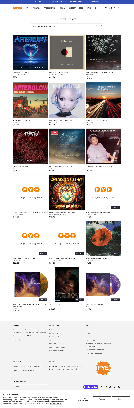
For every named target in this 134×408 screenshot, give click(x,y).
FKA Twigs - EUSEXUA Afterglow (61, 120)
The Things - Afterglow (21, 120)
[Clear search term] (97, 26)
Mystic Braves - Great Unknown (97, 258)
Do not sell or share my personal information (98, 345)
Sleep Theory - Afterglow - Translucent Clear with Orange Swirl (29, 305)
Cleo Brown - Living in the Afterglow (99, 166)
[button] (28, 8)
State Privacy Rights (57, 347)
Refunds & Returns (56, 350)
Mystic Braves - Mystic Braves (24, 258)
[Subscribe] (46, 387)
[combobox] (67, 26)
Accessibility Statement (95, 349)
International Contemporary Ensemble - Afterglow (100, 73)
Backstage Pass (55, 337)
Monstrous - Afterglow (21, 166)
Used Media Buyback (94, 353)
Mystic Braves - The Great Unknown (62, 258)
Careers (89, 333)
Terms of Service (92, 337)
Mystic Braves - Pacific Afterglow (98, 212)
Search (52, 340)
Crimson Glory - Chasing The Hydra (62, 212)
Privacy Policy (56, 404)
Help (51, 330)
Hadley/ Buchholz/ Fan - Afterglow (62, 166)
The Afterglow (54, 304)
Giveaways (52, 362)
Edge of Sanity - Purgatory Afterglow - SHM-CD (30, 212)
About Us (89, 330)
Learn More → (19, 340)
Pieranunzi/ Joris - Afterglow (96, 120)
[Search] (101, 26)
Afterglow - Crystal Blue (22, 72)
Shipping (52, 343)
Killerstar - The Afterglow (58, 72)
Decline (121, 399)
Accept (102, 399)
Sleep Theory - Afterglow (95, 304)
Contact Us (53, 333)
